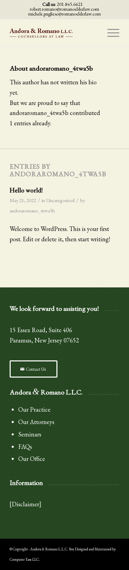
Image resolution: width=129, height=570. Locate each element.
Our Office (31, 459)
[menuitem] (109, 33)
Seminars (29, 434)
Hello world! (26, 190)
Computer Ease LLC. (25, 559)
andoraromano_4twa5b (32, 210)
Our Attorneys (36, 422)
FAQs (25, 447)
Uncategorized (60, 200)
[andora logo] (53, 33)
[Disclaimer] (25, 504)
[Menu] (109, 33)
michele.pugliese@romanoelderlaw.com (64, 14)
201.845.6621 (70, 4)
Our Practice (34, 409)
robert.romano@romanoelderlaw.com (64, 9)
